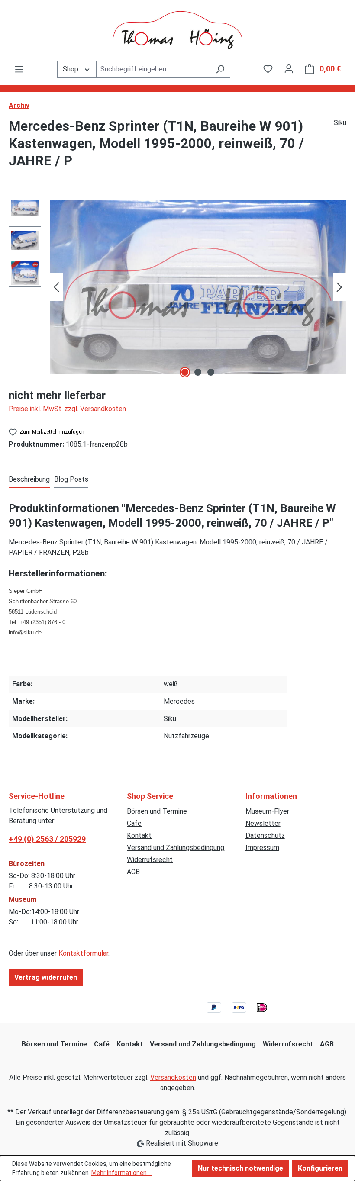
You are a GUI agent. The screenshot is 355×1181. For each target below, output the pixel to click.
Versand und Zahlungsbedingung (175, 847)
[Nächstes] (339, 287)
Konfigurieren (320, 1168)
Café (134, 823)
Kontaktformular (83, 953)
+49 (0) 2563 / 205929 (47, 838)
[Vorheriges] (56, 287)
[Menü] (19, 69)
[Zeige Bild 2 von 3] (197, 372)
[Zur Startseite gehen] (177, 30)
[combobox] (153, 69)
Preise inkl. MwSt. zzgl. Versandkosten (67, 409)
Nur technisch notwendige (240, 1168)
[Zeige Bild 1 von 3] (184, 372)
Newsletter (263, 823)
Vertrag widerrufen (45, 977)
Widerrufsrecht (150, 860)
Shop (71, 69)
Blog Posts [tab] (71, 479)
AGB (133, 872)
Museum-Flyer (267, 811)
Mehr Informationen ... (121, 1172)
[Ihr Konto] (288, 68)
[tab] (29, 480)
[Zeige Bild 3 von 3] (210, 372)
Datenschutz (265, 835)
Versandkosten (173, 1077)
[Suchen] (220, 69)
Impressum (262, 847)
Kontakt (139, 835)
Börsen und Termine (157, 811)
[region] (177, 287)
